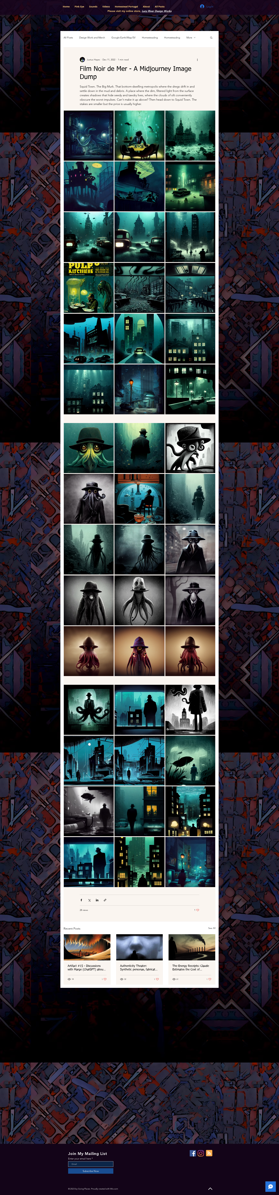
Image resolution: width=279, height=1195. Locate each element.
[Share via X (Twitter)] (89, 900)
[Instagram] (201, 1153)
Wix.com (114, 1189)
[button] (211, 37)
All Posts (68, 37)
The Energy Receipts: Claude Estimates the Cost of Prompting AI (190, 968)
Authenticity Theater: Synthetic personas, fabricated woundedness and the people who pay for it (139, 968)
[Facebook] (193, 1153)
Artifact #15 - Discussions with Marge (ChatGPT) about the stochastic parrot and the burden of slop (86, 968)
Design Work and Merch (92, 37)
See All (211, 928)
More (189, 37)
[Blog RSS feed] (209, 1153)
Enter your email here (79, 1158)
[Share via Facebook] (81, 900)
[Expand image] (89, 135)
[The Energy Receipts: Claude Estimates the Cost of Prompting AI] (192, 947)
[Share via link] (105, 900)
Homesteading (150, 37)
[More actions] (197, 60)
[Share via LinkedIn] (97, 900)
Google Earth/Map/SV (123, 37)
